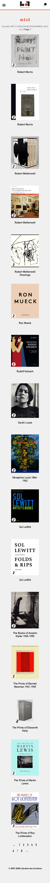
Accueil (5, 26)
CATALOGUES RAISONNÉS (29, 26)
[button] (4, 5)
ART (13, 26)
